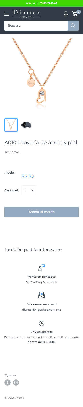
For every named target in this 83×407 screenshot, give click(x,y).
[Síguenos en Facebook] (7, 382)
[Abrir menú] (6, 14)
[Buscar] (73, 26)
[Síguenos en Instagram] (16, 382)
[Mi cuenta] (66, 13)
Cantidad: (11, 190)
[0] (75, 13)
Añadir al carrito (42, 212)
